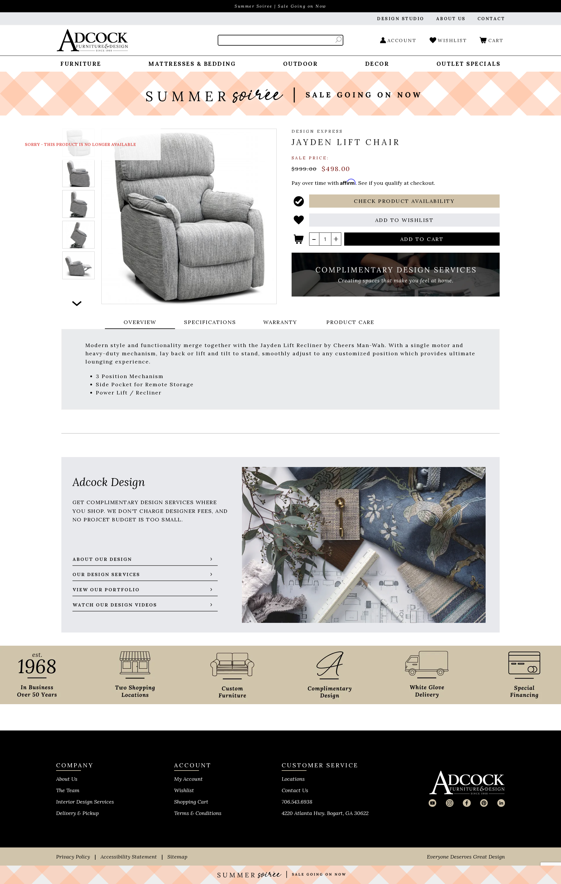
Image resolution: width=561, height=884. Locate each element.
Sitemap (177, 856)
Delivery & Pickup (77, 813)
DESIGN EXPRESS (317, 131)
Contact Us (295, 790)
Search (338, 39)
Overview (140, 322)
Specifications (210, 322)
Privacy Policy (73, 856)
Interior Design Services (85, 801)
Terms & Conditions (197, 813)
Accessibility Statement (129, 856)
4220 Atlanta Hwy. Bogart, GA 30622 (325, 813)
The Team (67, 790)
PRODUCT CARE (350, 322)
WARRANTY (280, 322)
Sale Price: (310, 157)
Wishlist (184, 790)
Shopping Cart (191, 801)
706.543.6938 (297, 801)
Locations (293, 779)
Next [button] (77, 303)
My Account (188, 779)
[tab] (140, 323)
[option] (78, 173)
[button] (404, 201)
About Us (66, 779)
